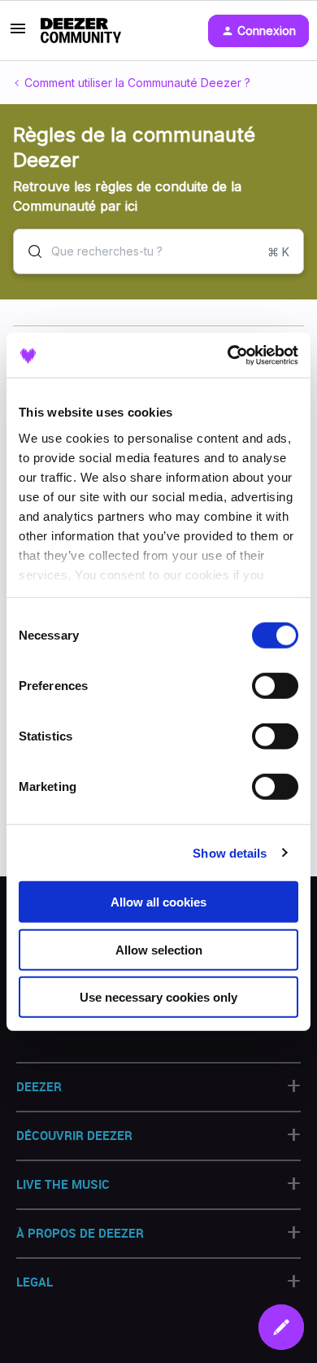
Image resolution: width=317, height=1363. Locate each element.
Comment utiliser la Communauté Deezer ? (137, 83)
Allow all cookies (158, 902)
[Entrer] (28, 251)
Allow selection (158, 949)
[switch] (275, 686)
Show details (230, 852)
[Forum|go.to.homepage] (81, 31)
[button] (281, 1327)
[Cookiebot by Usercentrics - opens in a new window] (228, 354)
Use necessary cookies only (158, 997)
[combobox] (158, 251)
